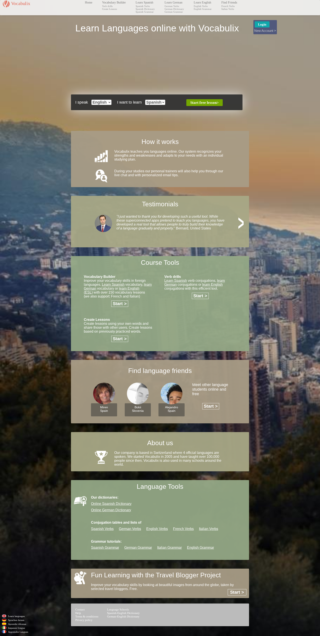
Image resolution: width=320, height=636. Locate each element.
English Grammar (203, 9)
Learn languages (16, 616)
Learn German (173, 2)
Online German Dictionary (111, 510)
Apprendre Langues (18, 632)
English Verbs (201, 6)
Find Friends (229, 2)
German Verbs (172, 6)
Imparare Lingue (16, 628)
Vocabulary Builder (114, 2)
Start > (120, 303)
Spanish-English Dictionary (123, 613)
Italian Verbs (227, 9)
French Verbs (228, 6)
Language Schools (118, 609)
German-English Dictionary (123, 616)
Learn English (202, 2)
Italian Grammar (169, 547)
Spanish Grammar (145, 11)
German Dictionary (174, 9)
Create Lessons (109, 9)
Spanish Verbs (143, 6)
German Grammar (174, 11)
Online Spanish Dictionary (111, 504)
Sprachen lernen (16, 620)
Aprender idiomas (17, 624)
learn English (212, 284)
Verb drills (107, 6)
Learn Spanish (144, 2)
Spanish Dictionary (145, 9)
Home (88, 2)
